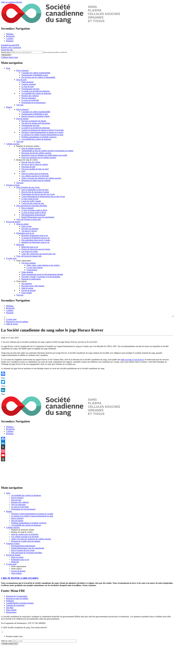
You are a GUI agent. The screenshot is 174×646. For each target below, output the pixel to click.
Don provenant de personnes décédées (31, 206)
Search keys (6, 52)
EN (15, 45)
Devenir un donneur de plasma (33, 121)
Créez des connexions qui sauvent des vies (38, 254)
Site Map (9, 608)
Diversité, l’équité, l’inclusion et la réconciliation (40, 277)
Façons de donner (13, 222)
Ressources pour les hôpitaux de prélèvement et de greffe (44, 155)
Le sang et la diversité (30, 100)
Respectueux (11, 612)
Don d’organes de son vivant (27, 187)
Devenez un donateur (30, 228)
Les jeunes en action (29, 251)
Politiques (10, 601)
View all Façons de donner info (29, 256)
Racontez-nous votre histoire (32, 286)
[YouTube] (87, 455)
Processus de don (28, 167)
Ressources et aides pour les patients (35, 180)
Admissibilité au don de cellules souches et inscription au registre (47, 151)
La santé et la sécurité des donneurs (35, 91)
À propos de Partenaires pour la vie (35, 238)
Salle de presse (27, 288)
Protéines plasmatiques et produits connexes (39, 137)
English (4, 45)
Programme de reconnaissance (33, 102)
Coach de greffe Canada (31, 201)
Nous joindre (26, 293)
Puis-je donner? (22, 70)
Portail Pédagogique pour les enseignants (37, 217)
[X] (87, 447)
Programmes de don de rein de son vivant (38, 194)
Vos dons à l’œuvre (29, 231)
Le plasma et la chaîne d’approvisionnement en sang (42, 135)
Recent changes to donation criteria (35, 116)
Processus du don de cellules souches (36, 153)
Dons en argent (22, 224)
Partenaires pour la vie (25, 233)
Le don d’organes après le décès (34, 210)
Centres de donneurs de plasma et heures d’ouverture (42, 130)
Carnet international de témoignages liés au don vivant (43, 196)
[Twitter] (87, 382)
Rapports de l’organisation (16, 596)
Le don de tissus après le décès (33, 212)
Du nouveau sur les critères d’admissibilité (38, 77)
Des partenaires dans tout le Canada (35, 240)
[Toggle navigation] (173, 316)
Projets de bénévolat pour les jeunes (35, 249)
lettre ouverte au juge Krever (132, 359)
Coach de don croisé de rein (32, 203)
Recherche (10, 36)
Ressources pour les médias (17, 322)
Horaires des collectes (30, 96)
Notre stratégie (27, 272)
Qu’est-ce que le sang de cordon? (34, 164)
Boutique (10, 41)
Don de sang (21, 80)
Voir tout (19, 105)
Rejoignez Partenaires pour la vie (34, 235)
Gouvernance (31, 270)
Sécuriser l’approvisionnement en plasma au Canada (42, 132)
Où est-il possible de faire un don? (35, 169)
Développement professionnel (33, 215)
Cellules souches (12, 144)
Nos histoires (26, 283)
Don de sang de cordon (30, 162)
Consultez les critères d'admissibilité (35, 73)
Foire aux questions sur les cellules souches (38, 157)
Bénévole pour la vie (29, 247)
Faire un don (26, 226)
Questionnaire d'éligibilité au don (34, 75)
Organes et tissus (13, 185)
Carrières (9, 38)
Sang (8, 68)
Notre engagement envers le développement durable (42, 274)
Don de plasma (22, 118)
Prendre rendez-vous (14, 636)
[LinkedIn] (87, 390)
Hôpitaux (10, 34)
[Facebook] (87, 374)
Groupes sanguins (28, 84)
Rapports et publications (31, 279)
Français (10, 45)
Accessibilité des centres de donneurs (36, 93)
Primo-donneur (27, 82)
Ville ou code (6, 641)
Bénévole (20, 245)
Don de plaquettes (28, 98)
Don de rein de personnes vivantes (35, 192)
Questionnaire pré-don (30, 89)
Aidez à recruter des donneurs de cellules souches (41, 178)
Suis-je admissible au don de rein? (35, 190)
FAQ (23, 171)
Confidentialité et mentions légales (20, 603)
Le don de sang (27, 86)
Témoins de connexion (15, 605)
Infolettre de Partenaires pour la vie (35, 242)
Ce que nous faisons (34, 267)
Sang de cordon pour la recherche (34, 173)
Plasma (9, 107)
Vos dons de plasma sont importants (35, 123)
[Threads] (87, 459)
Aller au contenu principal (11, 2)
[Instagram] (87, 451)
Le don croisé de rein (29, 199)
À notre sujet (11, 258)
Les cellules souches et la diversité (35, 176)
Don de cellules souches (31, 148)
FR (18, 45)
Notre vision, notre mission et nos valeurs (43, 265)
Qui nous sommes (28, 263)
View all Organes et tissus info (28, 219)
